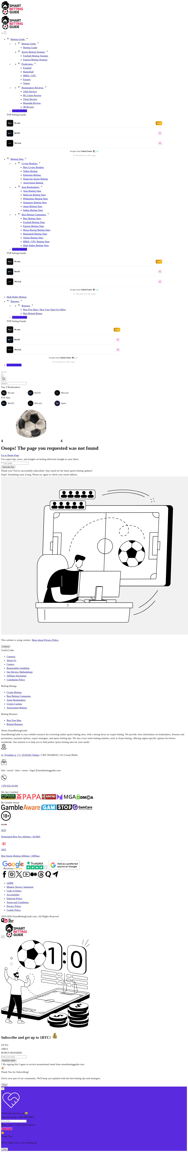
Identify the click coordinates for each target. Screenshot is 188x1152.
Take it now (6, 1129)
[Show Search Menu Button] (2, 33)
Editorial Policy (14, 898)
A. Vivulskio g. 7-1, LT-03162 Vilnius (20, 755)
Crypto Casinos (14, 703)
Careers (10, 664)
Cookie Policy (14, 910)
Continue (5, 647)
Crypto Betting (14, 692)
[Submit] (3, 379)
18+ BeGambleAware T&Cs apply (84, 155)
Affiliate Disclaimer (17, 675)
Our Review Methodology (20, 672)
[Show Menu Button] (5, 372)
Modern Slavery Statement (20, 887)
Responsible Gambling (18, 668)
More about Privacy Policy (45, 640)
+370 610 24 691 (9, 785)
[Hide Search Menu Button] (2, 375)
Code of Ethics (14, 890)
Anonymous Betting (17, 707)
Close (4, 1085)
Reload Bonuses (15, 724)
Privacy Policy (14, 906)
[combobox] (94, 381)
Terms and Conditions (18, 902)
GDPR (10, 883)
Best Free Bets (14, 720)
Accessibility (13, 894)
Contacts (11, 656)
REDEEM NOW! (8, 1061)
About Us (11, 660)
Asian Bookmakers (16, 700)
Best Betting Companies (19, 696)
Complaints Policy (16, 679)
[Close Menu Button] (5, 32)
